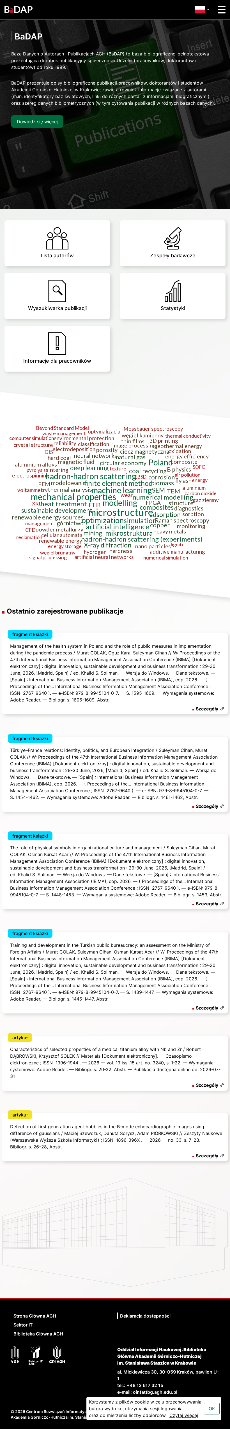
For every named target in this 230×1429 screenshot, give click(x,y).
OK (212, 1408)
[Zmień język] (203, 9)
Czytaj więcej (183, 1415)
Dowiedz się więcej (37, 121)
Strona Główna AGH (34, 1316)
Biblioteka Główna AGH (38, 1334)
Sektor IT (23, 1325)
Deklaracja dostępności (145, 1316)
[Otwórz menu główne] (222, 9)
